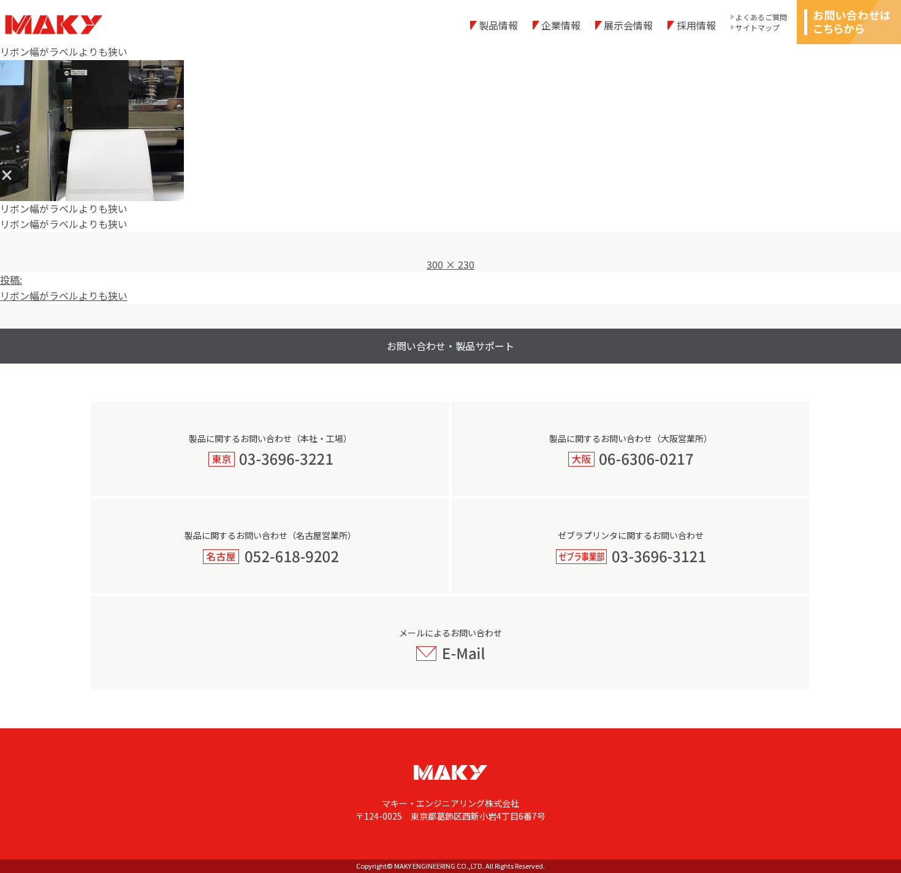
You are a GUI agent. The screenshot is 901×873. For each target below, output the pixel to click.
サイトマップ (758, 27)
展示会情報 (628, 25)
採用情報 (696, 25)
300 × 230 (450, 264)
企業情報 (560, 25)
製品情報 (498, 25)
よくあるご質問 (761, 17)
